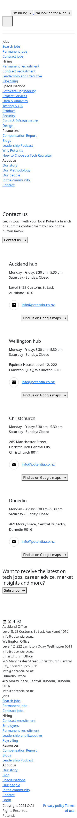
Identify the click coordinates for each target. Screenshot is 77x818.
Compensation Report (19, 750)
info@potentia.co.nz (38, 304)
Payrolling (10, 740)
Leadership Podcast (17, 760)
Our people (11, 785)
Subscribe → (14, 590)
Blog (5, 775)
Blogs (6, 755)
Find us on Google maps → (44, 318)
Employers (10, 725)
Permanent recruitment (20, 730)
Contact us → (15, 240)
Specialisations (13, 780)
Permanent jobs (14, 705)
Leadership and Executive (22, 735)
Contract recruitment (19, 720)
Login (6, 800)
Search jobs (11, 701)
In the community (16, 790)
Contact (8, 795)
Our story (9, 770)
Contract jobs (12, 710)
